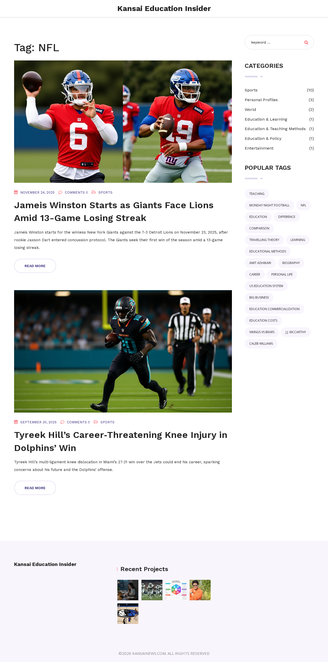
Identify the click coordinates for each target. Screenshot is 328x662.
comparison (259, 228)
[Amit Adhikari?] (200, 590)
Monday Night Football (269, 205)
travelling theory (264, 240)
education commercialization (274, 309)
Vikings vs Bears (261, 332)
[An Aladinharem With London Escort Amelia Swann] (127, 590)
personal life (282, 274)
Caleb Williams (261, 343)
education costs (263, 320)
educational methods (267, 251)
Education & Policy (263, 138)
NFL (303, 205)
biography (291, 263)
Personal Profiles (261, 99)
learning (298, 240)
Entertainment (259, 148)
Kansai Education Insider (164, 8)
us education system (266, 286)
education (258, 217)
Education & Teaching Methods (275, 128)
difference (286, 217)
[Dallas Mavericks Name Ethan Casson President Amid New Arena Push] (127, 613)
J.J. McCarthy (296, 332)
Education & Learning (266, 119)
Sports (105, 192)
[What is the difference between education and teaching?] (176, 590)
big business (259, 297)
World (250, 109)
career (254, 274)
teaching (256, 194)
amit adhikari (260, 263)
